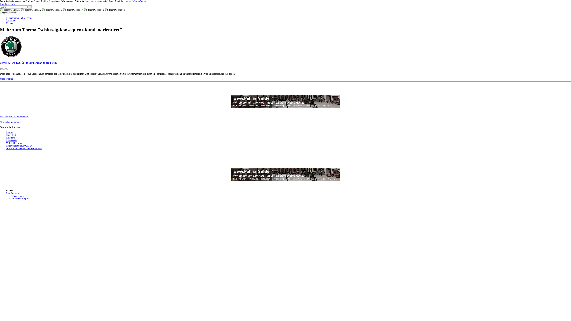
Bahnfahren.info (7, 4)
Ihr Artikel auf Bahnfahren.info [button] (14, 116)
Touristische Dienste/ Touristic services (24, 148)
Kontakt (10, 23)
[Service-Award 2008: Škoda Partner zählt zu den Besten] (11, 57)
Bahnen (9, 132)
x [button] (147, 1)
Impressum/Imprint (21, 198)
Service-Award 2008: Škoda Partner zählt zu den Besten (28, 63)
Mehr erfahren (139, 1)
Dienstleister (12, 135)
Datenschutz (17, 196)
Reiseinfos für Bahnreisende (19, 18)
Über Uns (10, 20)
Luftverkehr (11, 140)
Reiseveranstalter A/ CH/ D (19, 145)
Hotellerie (10, 137)
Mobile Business (14, 143)
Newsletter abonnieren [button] (10, 122)
